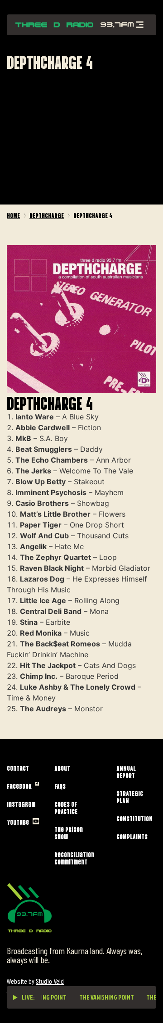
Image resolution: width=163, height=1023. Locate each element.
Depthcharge (46, 214)
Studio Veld (50, 981)
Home (13, 214)
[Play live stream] (15, 997)
